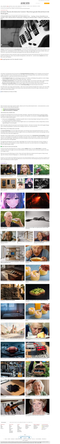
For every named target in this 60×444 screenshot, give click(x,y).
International (11, 431)
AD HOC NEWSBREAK (28, 425)
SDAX (1, 427)
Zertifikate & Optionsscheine (19, 430)
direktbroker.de (36, 427)
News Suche (46, 3)
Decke (6, 10)
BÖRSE (8, 6)
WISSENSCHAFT (24, 6)
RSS (45, 0)
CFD (17, 425)
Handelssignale (19, 428)
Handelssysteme (19, 427)
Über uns (33, 438)
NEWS (1, 6)
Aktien (18, 429)
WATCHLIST (48, 0)
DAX (1, 425)
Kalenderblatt (11, 432)
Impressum (12, 438)
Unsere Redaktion (38, 438)
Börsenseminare (19, 431)
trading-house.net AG (36, 425)
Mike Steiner (44, 438)
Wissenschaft (11, 428)
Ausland (10, 429)
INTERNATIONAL (35, 6)
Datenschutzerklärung (19, 438)
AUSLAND (28, 6)
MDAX (1, 426)
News (6, 438)
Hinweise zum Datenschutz (27, 438)
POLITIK (14, 6)
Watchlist (26, 426)
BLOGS (39, 0)
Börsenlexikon (3, 422)
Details (36, 442)
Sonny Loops (7, 121)
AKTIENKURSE (4, 6)
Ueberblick (13, 8)
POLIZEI (31, 6)
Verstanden (38, 442)
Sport (10, 427)
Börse (10, 8)
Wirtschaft (10, 426)
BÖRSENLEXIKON (42, 0)
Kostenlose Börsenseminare (36, 426)
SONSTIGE (38, 6)
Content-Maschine (3, 10)
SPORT (16, 6)
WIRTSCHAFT (10, 6)
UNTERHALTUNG (20, 6)
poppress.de (35, 428)
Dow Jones (2, 428)
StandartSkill (11, 119)
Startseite (8, 8)
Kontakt (26, 428)
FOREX (18, 426)
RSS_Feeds (26, 427)
